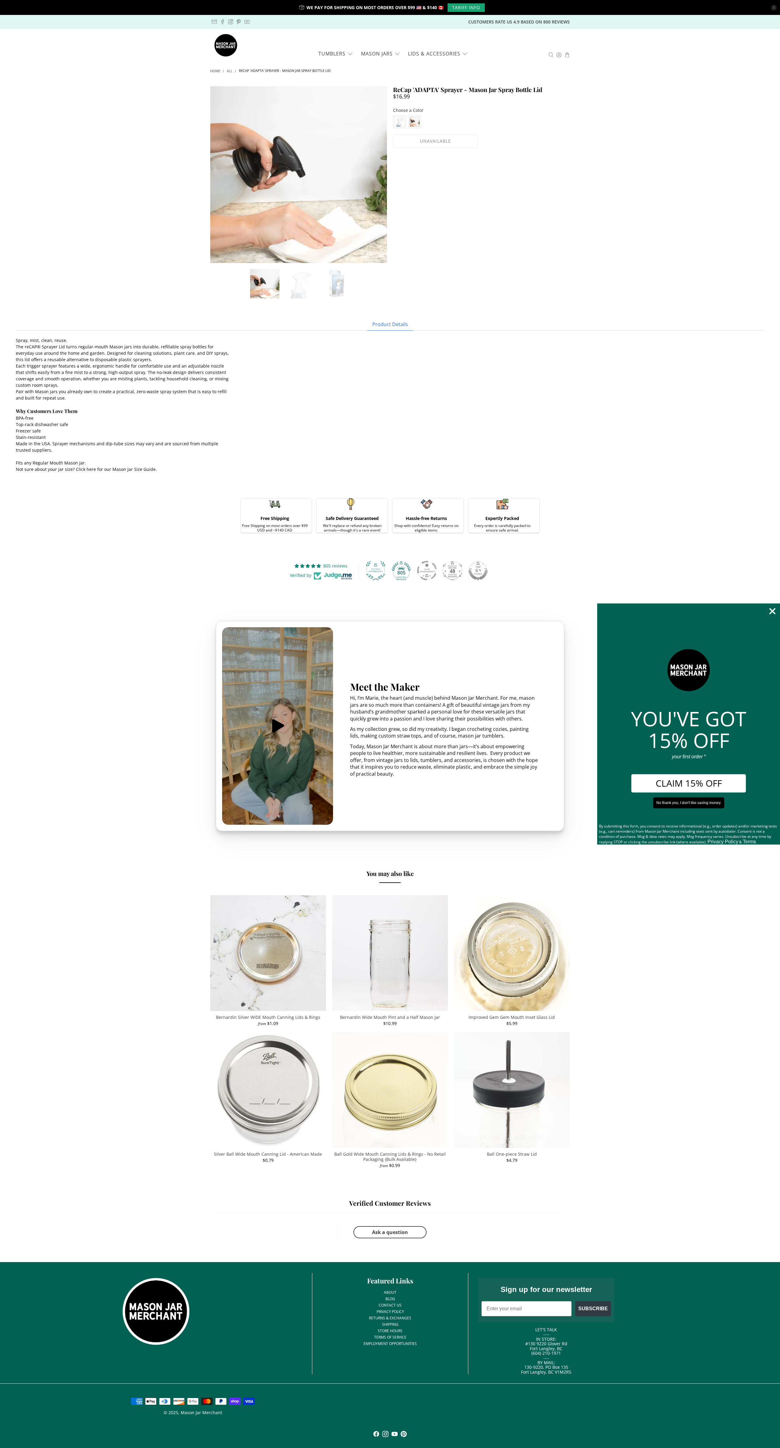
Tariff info (466, 7)
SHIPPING (390, 1324)
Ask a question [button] (390, 1232)
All (229, 71)
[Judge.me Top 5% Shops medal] (478, 570)
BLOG (390, 1298)
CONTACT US (390, 1305)
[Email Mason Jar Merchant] (214, 21)
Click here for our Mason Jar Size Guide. (116, 469)
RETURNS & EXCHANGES (390, 1318)
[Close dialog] (772, 611)
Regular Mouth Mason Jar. (59, 463)
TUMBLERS (332, 53)
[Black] (414, 122)
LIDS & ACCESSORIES (434, 53)
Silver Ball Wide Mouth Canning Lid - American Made (268, 1154)
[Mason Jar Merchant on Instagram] (230, 21)
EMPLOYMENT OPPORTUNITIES (390, 1343)
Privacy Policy (722, 841)
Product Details (390, 324)
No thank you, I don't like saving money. (688, 803)
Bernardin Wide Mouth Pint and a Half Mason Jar (390, 1017)
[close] (774, 8)
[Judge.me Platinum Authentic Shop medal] (375, 570)
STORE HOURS (390, 1330)
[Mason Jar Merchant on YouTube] (247, 21)
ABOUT (390, 1292)
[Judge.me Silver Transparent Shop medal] (427, 570)
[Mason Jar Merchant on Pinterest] (238, 21)
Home (215, 71)
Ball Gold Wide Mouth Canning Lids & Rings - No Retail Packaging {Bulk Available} (390, 1156)
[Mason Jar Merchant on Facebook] (222, 21)
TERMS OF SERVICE (390, 1337)
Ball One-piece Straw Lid (512, 1154)
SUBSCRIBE (593, 1308)
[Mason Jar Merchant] (226, 45)
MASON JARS (377, 53)
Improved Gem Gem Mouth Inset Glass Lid (512, 1017)
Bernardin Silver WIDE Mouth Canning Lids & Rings (268, 1017)
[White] (399, 122)
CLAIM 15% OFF (689, 783)
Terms (749, 841)
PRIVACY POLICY (390, 1311)
